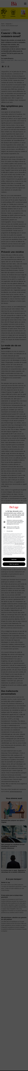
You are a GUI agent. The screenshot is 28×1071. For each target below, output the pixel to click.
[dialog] (14, 535)
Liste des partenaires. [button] (19, 543)
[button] (14, 531)
